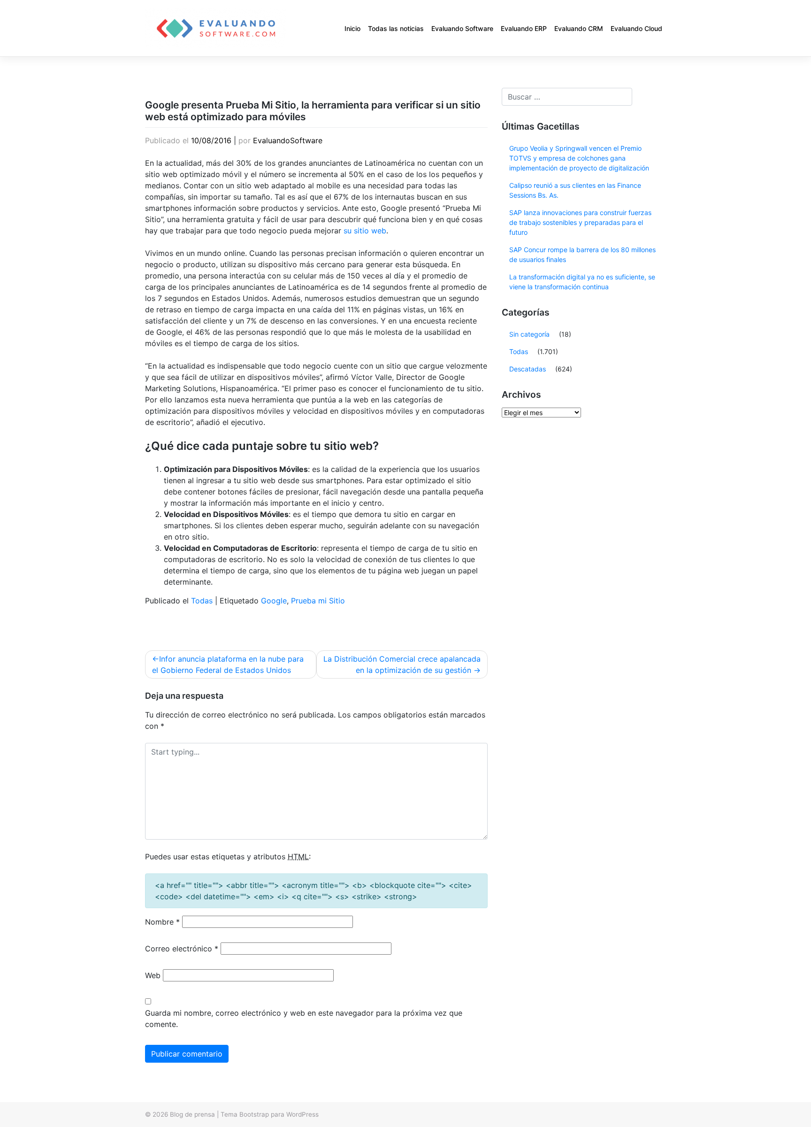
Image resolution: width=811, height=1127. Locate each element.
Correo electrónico (181, 948)
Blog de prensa (192, 1114)
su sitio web (365, 230)
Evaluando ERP (524, 28)
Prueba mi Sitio (318, 600)
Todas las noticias (396, 28)
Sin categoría (529, 334)
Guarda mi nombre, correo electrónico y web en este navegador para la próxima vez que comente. (303, 1018)
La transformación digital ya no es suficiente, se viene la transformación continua (582, 282)
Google (274, 600)
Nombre (162, 921)
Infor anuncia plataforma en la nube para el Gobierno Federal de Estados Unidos (228, 664)
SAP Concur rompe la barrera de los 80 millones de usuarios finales (582, 254)
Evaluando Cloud (636, 28)
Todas (202, 600)
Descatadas (527, 369)
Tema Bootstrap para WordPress (270, 1114)
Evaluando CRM (578, 28)
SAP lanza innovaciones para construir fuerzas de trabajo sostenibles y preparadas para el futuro (580, 222)
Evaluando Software (462, 28)
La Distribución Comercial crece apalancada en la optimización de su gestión (402, 664)
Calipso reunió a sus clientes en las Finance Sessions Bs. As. (575, 190)
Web (153, 975)
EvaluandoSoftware (287, 140)
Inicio (352, 28)
